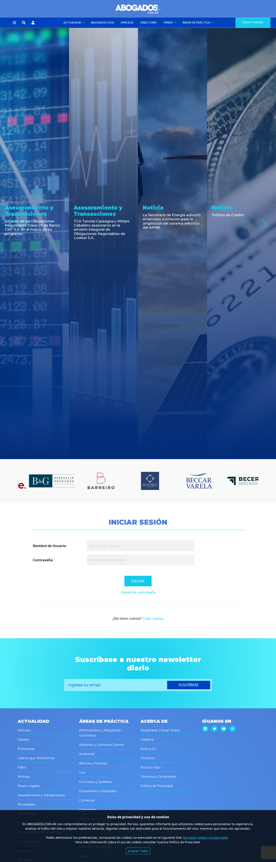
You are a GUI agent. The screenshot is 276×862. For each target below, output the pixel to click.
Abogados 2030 (102, 23)
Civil (82, 772)
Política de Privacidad (157, 786)
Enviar (138, 581)
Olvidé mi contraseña (138, 592)
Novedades (26, 804)
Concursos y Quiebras (95, 782)
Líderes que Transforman (36, 758)
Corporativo (87, 810)
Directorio (148, 23)
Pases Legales (28, 786)
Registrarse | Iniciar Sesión (160, 730)
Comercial (86, 800)
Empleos (127, 23)
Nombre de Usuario (49, 545)
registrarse (253, 22)
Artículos (24, 730)
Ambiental (87, 754)
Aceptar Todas (138, 851)
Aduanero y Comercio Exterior (101, 745)
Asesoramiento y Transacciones (41, 795)
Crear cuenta (152, 618)
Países (168, 23)
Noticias (24, 777)
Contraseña (43, 560)
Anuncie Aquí (150, 767)
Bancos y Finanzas (93, 763)
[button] (14, 22)
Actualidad (72, 23)
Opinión (23, 740)
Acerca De (148, 749)
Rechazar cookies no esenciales (205, 837)
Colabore (147, 740)
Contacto (148, 758)
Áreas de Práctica (196, 23)
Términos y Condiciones (158, 777)
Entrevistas (26, 749)
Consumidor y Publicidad (97, 791)
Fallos (22, 767)
